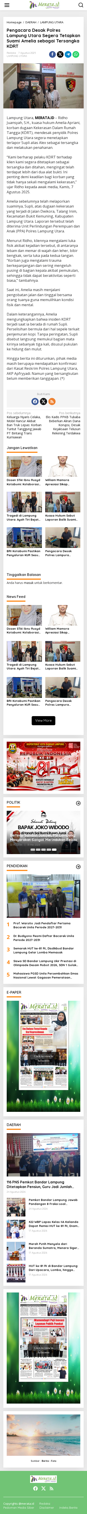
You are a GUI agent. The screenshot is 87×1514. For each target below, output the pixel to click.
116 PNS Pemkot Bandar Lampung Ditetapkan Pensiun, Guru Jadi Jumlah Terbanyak (39, 1184)
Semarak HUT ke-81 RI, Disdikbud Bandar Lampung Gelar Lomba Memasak (43, 950)
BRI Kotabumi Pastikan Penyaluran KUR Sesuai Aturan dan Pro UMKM (24, 553)
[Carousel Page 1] (33, 850)
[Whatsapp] (75, 54)
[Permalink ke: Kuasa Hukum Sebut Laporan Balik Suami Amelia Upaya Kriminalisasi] (63, 502)
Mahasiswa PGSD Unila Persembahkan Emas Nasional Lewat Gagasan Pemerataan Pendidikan (45, 975)
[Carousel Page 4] (49, 850)
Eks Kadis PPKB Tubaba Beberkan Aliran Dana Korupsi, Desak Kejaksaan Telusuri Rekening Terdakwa (63, 423)
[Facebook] (35, 401)
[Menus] (6, 5)
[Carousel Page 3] (43, 850)
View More (43, 720)
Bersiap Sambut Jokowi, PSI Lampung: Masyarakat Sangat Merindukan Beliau (43, 837)
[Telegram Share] (68, 54)
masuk (28, 583)
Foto (53, 1461)
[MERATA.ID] (44, 5)
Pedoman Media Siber (18, 1507)
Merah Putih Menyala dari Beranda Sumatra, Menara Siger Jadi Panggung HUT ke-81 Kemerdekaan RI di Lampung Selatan (53, 1246)
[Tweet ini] (60, 54)
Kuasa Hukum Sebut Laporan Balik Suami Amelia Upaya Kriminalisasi (60, 517)
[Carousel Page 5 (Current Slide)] (54, 850)
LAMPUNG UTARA (17, 56)
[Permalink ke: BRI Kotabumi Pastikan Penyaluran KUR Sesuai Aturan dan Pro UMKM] (24, 537)
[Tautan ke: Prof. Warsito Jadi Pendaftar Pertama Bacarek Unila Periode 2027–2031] (43, 896)
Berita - (46, 1461)
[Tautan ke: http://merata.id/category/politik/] (78, 803)
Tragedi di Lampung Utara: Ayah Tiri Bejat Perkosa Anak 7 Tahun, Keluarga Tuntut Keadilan (23, 517)
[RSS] (52, 401)
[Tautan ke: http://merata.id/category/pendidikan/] (78, 866)
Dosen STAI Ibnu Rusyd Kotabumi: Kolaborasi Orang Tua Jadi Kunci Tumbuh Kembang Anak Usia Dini (24, 482)
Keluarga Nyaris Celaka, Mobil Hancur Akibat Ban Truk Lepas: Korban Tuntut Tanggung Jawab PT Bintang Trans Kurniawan (24, 425)
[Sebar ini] (52, 54)
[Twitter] (43, 401)
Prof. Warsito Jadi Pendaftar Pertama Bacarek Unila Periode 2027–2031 (41, 925)
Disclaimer (46, 1507)
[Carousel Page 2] (38, 850)
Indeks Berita (68, 1507)
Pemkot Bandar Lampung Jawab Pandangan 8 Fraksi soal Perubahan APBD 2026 (53, 1202)
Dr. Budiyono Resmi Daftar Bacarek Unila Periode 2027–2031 (43, 938)
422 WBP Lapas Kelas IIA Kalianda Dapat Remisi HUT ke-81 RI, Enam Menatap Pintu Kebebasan (53, 1224)
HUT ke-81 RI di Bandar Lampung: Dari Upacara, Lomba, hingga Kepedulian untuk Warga (53, 1268)
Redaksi (44, 1503)
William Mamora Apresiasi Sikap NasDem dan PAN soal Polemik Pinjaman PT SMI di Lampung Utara (61, 482)
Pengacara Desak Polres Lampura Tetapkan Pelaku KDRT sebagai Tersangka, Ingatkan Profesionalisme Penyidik (61, 553)
